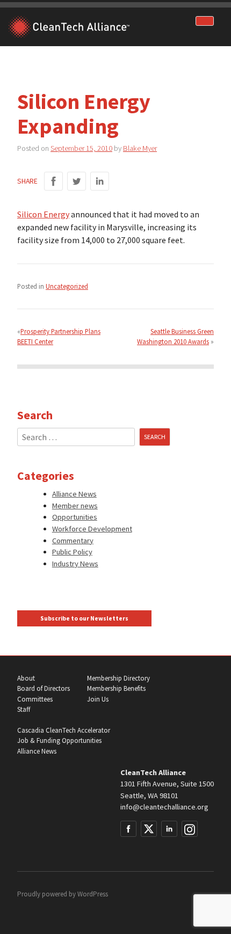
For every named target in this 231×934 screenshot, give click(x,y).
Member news (75, 505)
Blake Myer (140, 148)
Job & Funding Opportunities (59, 740)
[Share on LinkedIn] (99, 181)
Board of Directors (43, 688)
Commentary (72, 540)
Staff (23, 709)
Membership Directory (118, 678)
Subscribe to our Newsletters (84, 618)
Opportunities (74, 517)
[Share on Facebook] (53, 181)
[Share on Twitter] (76, 181)
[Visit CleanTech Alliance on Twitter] (149, 829)
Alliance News (74, 494)
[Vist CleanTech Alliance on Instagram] (190, 829)
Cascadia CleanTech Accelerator (63, 730)
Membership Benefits (116, 688)
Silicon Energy (43, 214)
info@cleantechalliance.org (164, 807)
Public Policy (72, 552)
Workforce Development (92, 529)
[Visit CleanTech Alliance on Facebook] (128, 829)
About (26, 678)
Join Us (98, 699)
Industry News (75, 563)
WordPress (92, 894)
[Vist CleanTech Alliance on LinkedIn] (169, 829)
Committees (35, 699)
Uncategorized (67, 286)
